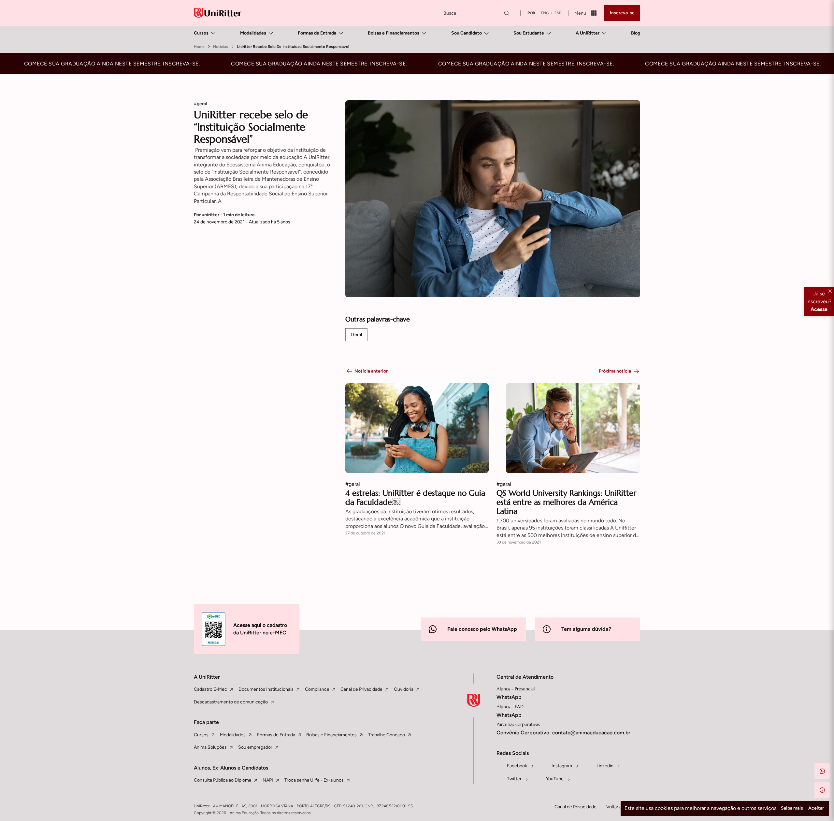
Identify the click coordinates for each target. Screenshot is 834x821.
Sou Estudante (528, 33)
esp (557, 13)
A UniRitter (587, 33)
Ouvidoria (403, 689)
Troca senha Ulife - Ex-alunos (314, 780)
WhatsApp (509, 697)
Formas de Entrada (317, 33)
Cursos (201, 33)
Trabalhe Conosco (386, 735)
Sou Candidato (466, 33)
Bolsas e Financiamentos (393, 33)
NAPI (268, 780)
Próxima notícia (615, 371)
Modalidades (253, 33)
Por (224, 215)
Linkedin (605, 766)
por (531, 13)
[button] (822, 771)
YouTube (555, 779)
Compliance (317, 689)
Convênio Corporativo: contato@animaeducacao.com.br (563, 732)
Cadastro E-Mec (210, 689)
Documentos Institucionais (266, 689)
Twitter (514, 779)
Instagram (562, 766)
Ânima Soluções (210, 747)
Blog (635, 33)
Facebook (517, 766)
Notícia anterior (371, 371)
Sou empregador (255, 747)
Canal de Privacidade (361, 689)
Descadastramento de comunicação (231, 702)
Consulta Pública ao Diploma (222, 780)
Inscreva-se (622, 13)
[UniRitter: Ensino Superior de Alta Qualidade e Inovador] (217, 13)
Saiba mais (792, 808)
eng (545, 13)
